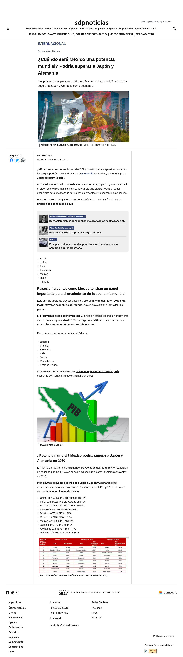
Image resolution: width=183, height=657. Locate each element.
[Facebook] (11, 160)
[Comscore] (168, 592)
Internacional (60, 28)
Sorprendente (126, 28)
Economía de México (49, 51)
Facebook (96, 608)
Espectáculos (142, 28)
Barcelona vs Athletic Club (56, 34)
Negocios (112, 28)
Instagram (96, 617)
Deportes (100, 28)
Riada (32, 34)
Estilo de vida (86, 28)
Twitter (95, 613)
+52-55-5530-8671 (59, 613)
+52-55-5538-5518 (59, 608)
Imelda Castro (144, 34)
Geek (153, 28)
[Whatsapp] (23, 160)
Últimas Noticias (34, 28)
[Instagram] (17, 592)
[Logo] (91, 23)
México (48, 28)
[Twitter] (17, 160)
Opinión (73, 28)
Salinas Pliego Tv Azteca (92, 34)
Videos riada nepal (122, 34)
